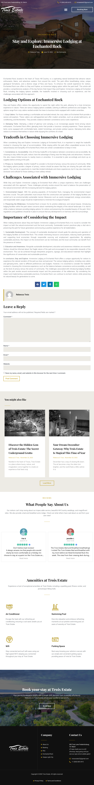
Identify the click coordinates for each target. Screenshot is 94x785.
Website (6, 364)
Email (6, 355)
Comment (7, 316)
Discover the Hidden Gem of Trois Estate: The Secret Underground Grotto (24, 448)
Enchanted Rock (47, 34)
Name (6, 346)
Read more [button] (23, 558)
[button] (65, 9)
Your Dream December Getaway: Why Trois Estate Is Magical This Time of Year (69, 448)
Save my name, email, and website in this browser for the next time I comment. (35, 373)
